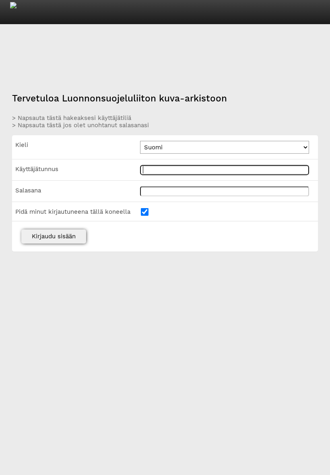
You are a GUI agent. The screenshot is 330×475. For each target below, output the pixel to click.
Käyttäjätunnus (36, 169)
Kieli (21, 145)
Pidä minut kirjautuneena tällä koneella (72, 211)
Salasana (28, 190)
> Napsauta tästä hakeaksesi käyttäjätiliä (71, 117)
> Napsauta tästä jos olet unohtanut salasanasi (80, 125)
